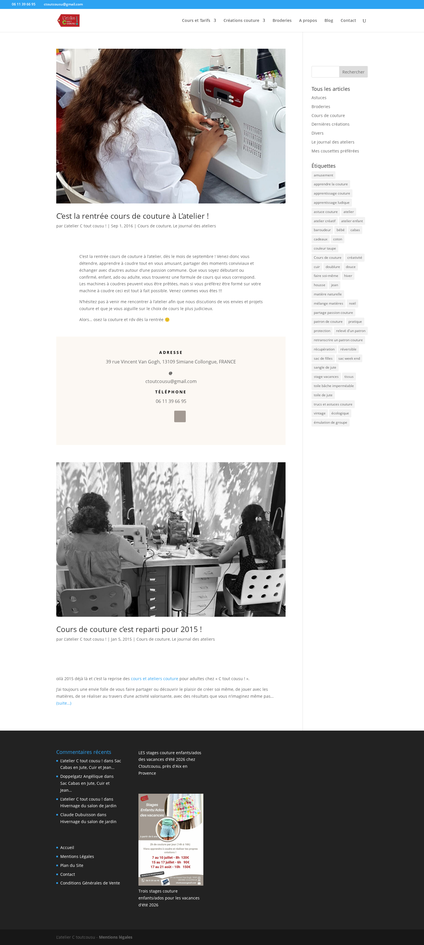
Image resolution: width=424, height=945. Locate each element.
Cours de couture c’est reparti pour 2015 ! (129, 629)
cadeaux (320, 239)
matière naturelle (328, 294)
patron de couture (328, 321)
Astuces (319, 97)
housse (319, 284)
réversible (348, 349)
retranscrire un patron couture (338, 339)
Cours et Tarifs (196, 20)
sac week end (349, 358)
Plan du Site (71, 865)
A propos (308, 20)
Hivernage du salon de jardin (88, 805)
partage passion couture (333, 312)
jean (334, 284)
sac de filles (323, 358)
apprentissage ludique (332, 202)
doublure (333, 266)
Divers (318, 133)
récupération (324, 349)
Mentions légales (115, 937)
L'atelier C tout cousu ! (85, 226)
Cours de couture (154, 226)
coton (337, 239)
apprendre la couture (331, 184)
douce (351, 266)
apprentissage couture (332, 193)
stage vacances (326, 376)
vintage (320, 413)
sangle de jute (325, 367)
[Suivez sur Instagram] (180, 416)
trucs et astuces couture (333, 404)
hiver (348, 275)
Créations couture (241, 20)
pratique (355, 321)
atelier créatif (324, 220)
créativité (354, 257)
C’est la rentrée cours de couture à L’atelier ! (132, 216)
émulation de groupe (330, 422)
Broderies (282, 20)
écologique (340, 413)
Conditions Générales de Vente (90, 883)
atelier (349, 211)
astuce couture (326, 211)
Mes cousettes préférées (335, 151)
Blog (328, 20)
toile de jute (323, 395)
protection (322, 330)
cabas (355, 229)
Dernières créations (331, 124)
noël (352, 303)
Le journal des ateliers (194, 226)
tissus (349, 376)
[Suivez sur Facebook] (166, 416)
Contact (348, 20)
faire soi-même (326, 275)
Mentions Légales (77, 856)
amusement (323, 175)
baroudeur (322, 229)
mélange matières (328, 303)
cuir (317, 266)
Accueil (67, 847)
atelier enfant (352, 220)
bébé (341, 229)
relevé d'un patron (350, 330)
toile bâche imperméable (334, 385)
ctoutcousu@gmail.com (171, 381)
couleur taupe (325, 248)
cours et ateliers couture (154, 678)
